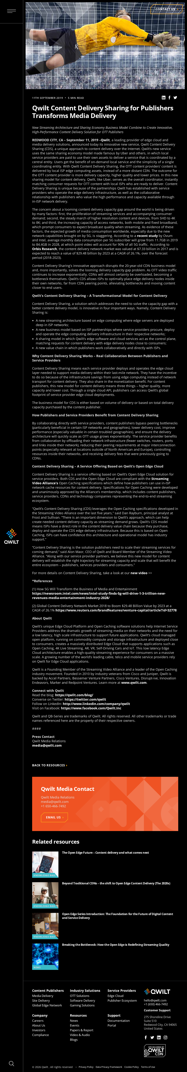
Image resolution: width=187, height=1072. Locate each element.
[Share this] (163, 97)
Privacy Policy (86, 1067)
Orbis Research (44, 249)
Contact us (165, 9)
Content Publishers (48, 990)
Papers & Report (81, 1030)
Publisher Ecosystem (122, 1000)
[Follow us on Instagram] (165, 1037)
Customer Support (157, 1010)
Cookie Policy (131, 1067)
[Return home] (161, 991)
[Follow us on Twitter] (152, 1037)
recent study (147, 235)
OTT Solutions (79, 996)
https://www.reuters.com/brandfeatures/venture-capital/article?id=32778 (116, 610)
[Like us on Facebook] (146, 1037)
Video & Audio (80, 1035)
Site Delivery (41, 1000)
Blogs (74, 1039)
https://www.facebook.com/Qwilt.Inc (91, 708)
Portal (112, 1025)
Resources (78, 1015)
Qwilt (105, 140)
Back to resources (48, 765)
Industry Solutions (85, 990)
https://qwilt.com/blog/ (74, 695)
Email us (53, 817)
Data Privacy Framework (109, 1067)
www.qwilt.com (134, 682)
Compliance (40, 1035)
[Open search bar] (11, 1063)
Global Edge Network (47, 1005)
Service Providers (122, 990)
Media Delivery (42, 996)
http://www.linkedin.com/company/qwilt (96, 704)
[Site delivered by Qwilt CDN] (161, 1050)
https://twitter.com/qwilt (85, 699)
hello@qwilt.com (155, 1000)
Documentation (119, 1020)
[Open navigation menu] (11, 11)
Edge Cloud (115, 996)
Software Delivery (82, 1000)
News (74, 1020)
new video (139, 573)
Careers (37, 1020)
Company (39, 1015)
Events (74, 1025)
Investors (38, 1030)
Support (114, 1015)
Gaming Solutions (82, 1005)
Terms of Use (148, 1067)
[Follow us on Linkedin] (159, 1037)
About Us (38, 1025)
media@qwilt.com (47, 745)
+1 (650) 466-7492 (156, 1004)
